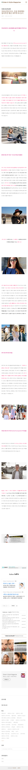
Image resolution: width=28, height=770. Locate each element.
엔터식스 (4, 729)
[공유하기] (6, 606)
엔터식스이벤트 (5, 720)
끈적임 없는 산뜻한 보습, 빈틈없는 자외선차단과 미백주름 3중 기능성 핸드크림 (9, 586)
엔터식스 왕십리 (21, 715)
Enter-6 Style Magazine (10, 674)
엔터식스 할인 (14, 736)
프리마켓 (23, 733)
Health (9, 612)
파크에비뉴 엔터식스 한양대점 (8, 718)
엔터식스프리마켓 (6, 715)
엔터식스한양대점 (6, 731)
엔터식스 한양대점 (6, 724)
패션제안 (16, 722)
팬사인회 (19, 718)
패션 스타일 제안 (5, 733)
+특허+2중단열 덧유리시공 (11, 594)
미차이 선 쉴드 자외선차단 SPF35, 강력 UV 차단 (9, 583)
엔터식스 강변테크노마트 (13, 729)
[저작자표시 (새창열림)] (16, 605)
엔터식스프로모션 (6, 727)
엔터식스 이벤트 (5, 738)
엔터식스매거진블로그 (7, 722)
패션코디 (4, 713)
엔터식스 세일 (20, 727)
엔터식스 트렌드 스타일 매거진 (9, 676)
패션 (13, 731)
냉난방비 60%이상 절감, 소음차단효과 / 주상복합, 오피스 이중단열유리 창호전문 (14, 597)
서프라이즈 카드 (15, 733)
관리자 (19, 768)
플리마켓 (14, 715)
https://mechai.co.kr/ (8, 581)
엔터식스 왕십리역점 (20, 720)
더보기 (2, 740)
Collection (5, 612)
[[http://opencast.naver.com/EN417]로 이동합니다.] (14, 566)
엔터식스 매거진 (5, 736)
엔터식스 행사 (11, 713)
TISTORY (14, 768)
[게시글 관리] (8, 606)
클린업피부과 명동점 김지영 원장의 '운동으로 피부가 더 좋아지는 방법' (10, 618)
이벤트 (12, 720)
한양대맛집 (21, 724)
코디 (17, 731)
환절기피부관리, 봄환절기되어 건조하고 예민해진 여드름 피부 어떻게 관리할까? (11, 621)
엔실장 (13, 727)
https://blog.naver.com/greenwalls (12, 592)
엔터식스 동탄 (20, 713)
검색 (25, 749)
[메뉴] (26, 2)
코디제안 (14, 724)
